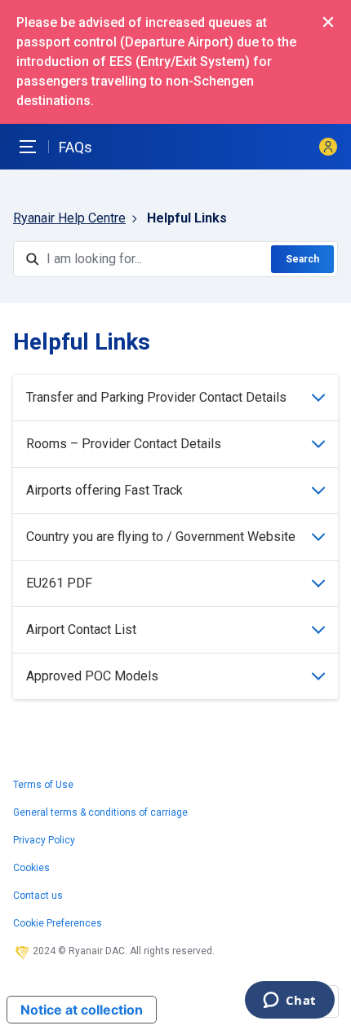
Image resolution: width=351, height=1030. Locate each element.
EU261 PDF (59, 583)
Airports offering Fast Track (104, 490)
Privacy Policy (44, 840)
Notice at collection (81, 1009)
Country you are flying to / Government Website (160, 536)
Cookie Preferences (57, 923)
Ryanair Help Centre (69, 218)
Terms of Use (43, 784)
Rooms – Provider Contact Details (123, 443)
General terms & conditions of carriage (100, 812)
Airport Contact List (81, 629)
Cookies (31, 868)
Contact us (38, 895)
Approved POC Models (92, 676)
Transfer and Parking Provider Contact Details (156, 397)
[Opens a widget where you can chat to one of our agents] (289, 1001)
